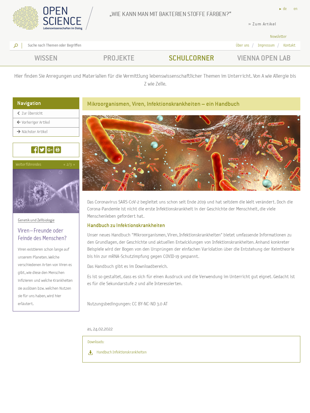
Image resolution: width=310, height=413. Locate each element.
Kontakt (289, 45)
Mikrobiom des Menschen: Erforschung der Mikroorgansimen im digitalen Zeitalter (46, 242)
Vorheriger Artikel (35, 123)
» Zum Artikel (262, 24)
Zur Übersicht (32, 113)
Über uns (242, 45)
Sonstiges (25, 220)
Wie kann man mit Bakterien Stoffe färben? (170, 14)
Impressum (266, 45)
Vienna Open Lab (264, 58)
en (295, 9)
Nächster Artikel (34, 132)
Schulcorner (191, 58)
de (285, 9)
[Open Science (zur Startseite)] (58, 16)
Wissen (46, 58)
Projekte (118, 58)
